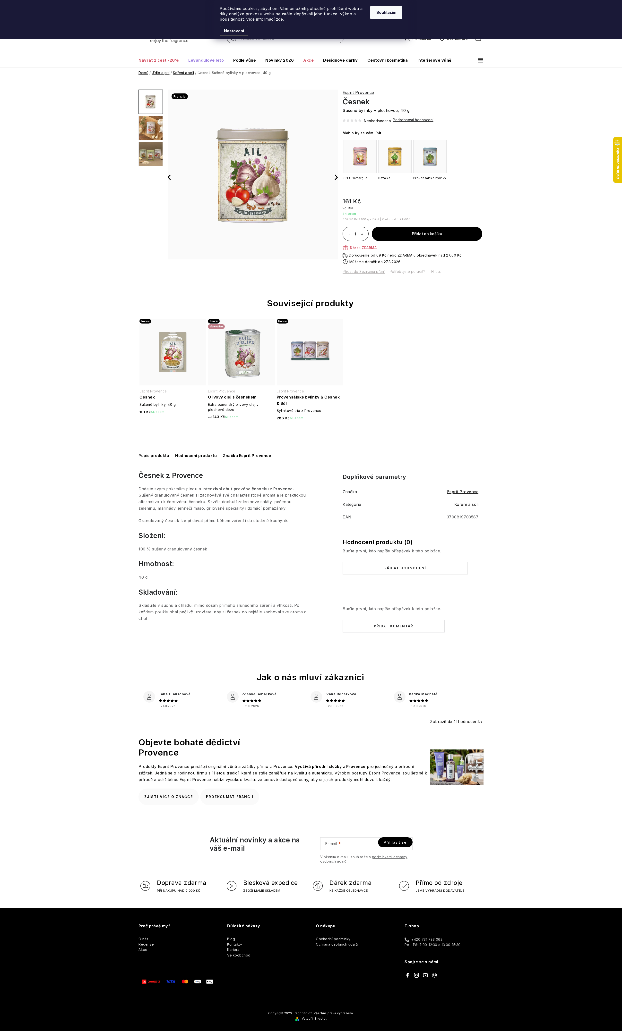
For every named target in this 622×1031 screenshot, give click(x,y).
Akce (142, 950)
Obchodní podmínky (333, 939)
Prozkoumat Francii (229, 797)
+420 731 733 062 (426, 939)
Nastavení (234, 30)
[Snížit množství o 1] (349, 234)
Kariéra (233, 950)
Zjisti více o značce (168, 797)
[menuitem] (160, 60)
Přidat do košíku (427, 233)
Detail (241, 430)
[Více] (478, 60)
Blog (231, 939)
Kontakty (234, 944)
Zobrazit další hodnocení (454, 721)
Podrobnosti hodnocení (413, 120)
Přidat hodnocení (405, 568)
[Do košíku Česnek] (173, 425)
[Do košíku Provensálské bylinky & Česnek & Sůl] (310, 431)
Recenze (146, 944)
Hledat (234, 39)
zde (279, 19)
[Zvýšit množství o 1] (362, 234)
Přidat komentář (393, 626)
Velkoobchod (239, 955)
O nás (143, 939)
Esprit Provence (358, 92)
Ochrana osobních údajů (337, 944)
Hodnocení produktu (196, 455)
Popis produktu (153, 455)
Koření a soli (466, 504)
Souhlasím (386, 12)
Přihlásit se (395, 842)
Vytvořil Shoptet (314, 1018)
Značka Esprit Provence (247, 455)
